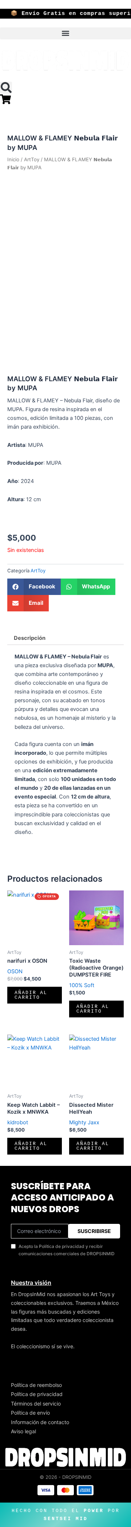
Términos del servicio (36, 1403)
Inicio (13, 159)
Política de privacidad (37, 1394)
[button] (65, 33)
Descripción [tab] (29, 638)
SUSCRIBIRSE (94, 1231)
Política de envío (30, 1413)
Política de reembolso (36, 1385)
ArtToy (31, 159)
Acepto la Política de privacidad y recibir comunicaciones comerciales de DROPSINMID (67, 1250)
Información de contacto (40, 1422)
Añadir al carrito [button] (31, 995)
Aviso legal (23, 1431)
